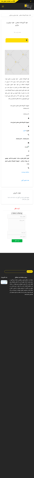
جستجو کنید (29, 271)
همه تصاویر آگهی (25, 180)
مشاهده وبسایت (25, 172)
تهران (24, 131)
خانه (30, 15)
